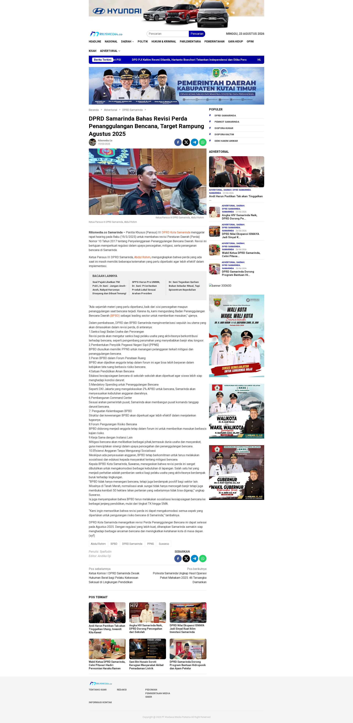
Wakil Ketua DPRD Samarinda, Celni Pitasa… (241, 254)
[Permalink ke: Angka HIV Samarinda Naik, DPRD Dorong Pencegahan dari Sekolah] (147, 612)
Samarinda (215, 193)
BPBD (114, 543)
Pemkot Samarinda (227, 121)
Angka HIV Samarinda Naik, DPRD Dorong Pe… (239, 217)
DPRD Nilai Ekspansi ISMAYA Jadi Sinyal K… (240, 235)
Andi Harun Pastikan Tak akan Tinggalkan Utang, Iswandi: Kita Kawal (107, 629)
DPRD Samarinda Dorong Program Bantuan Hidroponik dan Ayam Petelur (188, 665)
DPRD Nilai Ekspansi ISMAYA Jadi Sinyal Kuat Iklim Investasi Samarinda (187, 628)
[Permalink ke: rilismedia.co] (92, 142)
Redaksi (122, 689)
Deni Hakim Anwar (226, 140)
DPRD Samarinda (132, 543)
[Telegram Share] (194, 142)
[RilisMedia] (106, 33)
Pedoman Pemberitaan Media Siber (157, 693)
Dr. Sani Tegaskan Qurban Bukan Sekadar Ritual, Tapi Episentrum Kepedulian (184, 286)
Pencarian (197, 33)
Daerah (227, 190)
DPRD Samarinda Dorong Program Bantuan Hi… (238, 273)
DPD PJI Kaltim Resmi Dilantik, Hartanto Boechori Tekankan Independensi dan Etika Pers (153, 59)
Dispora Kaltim (224, 134)
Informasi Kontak (100, 702)
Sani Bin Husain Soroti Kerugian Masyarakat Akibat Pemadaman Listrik (146, 665)
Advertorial (215, 190)
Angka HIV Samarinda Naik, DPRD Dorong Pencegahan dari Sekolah (146, 628)
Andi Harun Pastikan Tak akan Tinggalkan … (236, 198)
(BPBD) (115, 315)
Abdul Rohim (142, 257)
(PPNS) (154, 345)
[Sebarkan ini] (178, 142)
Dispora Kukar (224, 128)
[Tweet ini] (186, 142)
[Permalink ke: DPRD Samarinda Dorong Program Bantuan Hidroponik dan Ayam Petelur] (188, 649)
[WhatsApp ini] (202, 142)
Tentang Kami (98, 689)
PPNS (150, 543)
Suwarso (133, 464)
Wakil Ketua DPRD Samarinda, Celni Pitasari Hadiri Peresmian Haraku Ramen (107, 665)
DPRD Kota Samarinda (176, 232)
